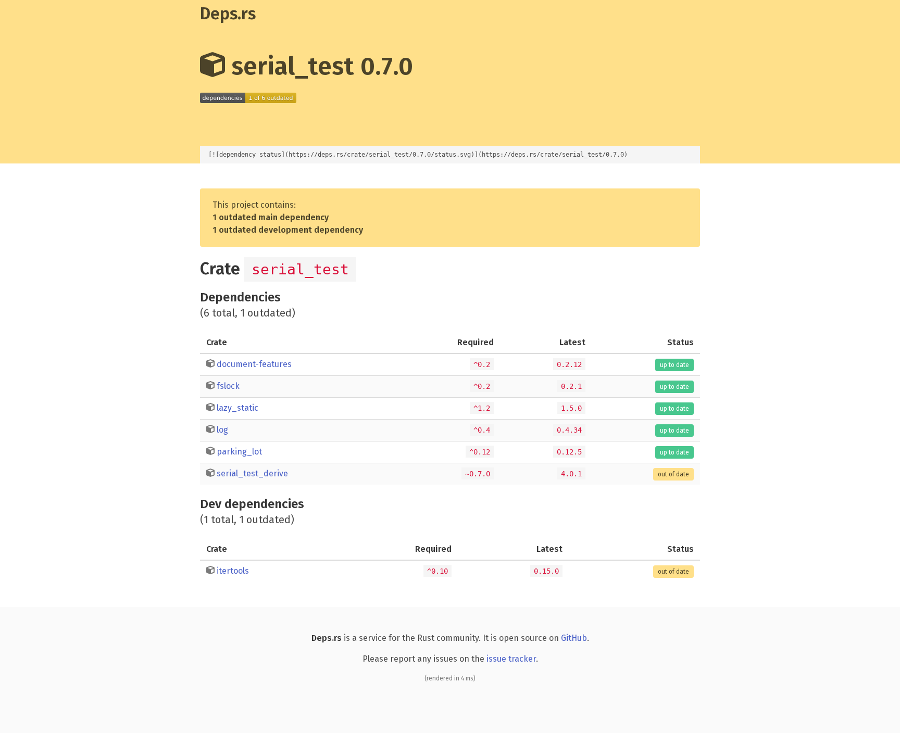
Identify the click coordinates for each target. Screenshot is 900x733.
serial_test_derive (252, 473)
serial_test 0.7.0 (319, 66)
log (222, 430)
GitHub (574, 638)
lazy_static (237, 408)
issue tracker (511, 659)
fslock (228, 386)
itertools (233, 571)
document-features (254, 364)
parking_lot (239, 452)
